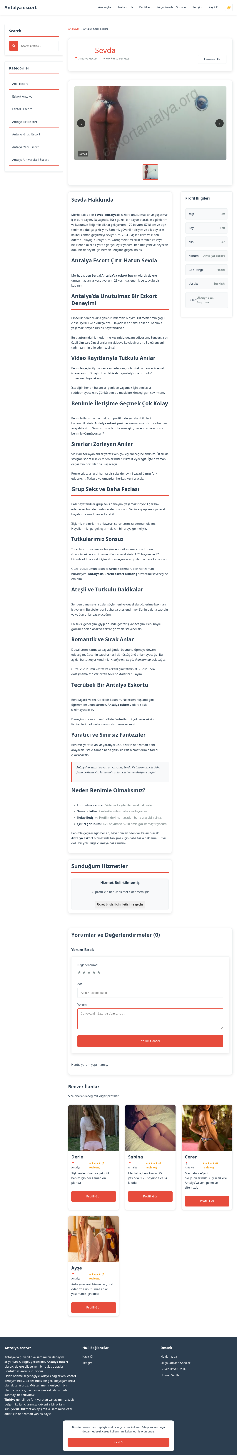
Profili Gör (93, 1196)
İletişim (197, 7)
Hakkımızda (125, 7)
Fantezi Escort (22, 109)
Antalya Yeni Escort (25, 147)
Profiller (145, 7)
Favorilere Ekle (212, 59)
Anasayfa (104, 7)
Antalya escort (20, 7)
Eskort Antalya (22, 96)
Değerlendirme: (87, 965)
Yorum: (82, 1005)
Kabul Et (118, 1442)
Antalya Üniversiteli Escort (30, 160)
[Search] (13, 46)
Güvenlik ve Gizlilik (173, 1369)
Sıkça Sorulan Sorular (171, 7)
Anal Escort (20, 84)
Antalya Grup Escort (26, 134)
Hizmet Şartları (171, 1375)
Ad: (79, 984)
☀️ (229, 7)
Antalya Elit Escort (24, 122)
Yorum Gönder (150, 1041)
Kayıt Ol (213, 7)
